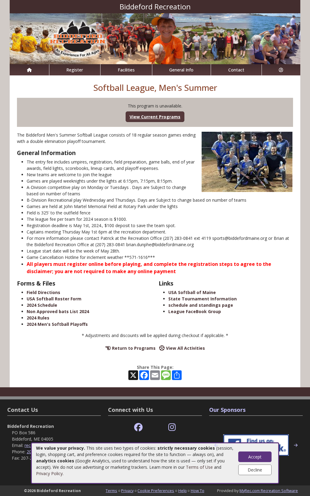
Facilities (126, 70)
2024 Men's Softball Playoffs (57, 324)
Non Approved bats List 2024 (58, 311)
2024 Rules (38, 318)
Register (74, 70)
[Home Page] (29, 69)
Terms (111, 490)
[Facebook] (138, 427)
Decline (255, 470)
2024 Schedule (42, 305)
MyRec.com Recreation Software (268, 490)
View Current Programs (155, 117)
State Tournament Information (202, 299)
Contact (236, 70)
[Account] (281, 69)
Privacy (127, 490)
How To (197, 490)
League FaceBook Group (194, 311)
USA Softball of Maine (192, 292)
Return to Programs (133, 348)
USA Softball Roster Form (54, 299)
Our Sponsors (227, 409)
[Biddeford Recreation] (155, 38)
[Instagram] (172, 427)
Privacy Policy (49, 473)
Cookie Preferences (155, 490)
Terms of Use (199, 467)
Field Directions (43, 292)
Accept (255, 457)
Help (182, 490)
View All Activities (185, 348)
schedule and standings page (200, 305)
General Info (181, 70)
